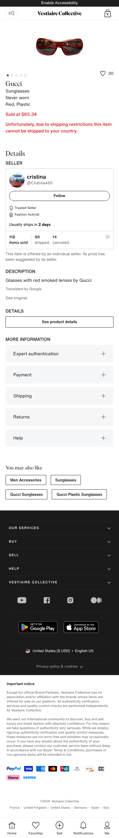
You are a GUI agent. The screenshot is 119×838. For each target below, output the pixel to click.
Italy (106, 808)
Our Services (24, 528)
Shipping (22, 395)
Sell (14, 555)
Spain (95, 808)
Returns (21, 416)
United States (60, 808)
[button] (108, 13)
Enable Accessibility (59, 3)
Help (18, 438)
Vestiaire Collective (33, 582)
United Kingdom (35, 808)
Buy (13, 541)
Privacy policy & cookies (57, 666)
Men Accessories (26, 480)
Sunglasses (65, 480)
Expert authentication (36, 353)
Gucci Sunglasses (26, 494)
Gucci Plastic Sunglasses (79, 494)
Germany (80, 808)
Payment (22, 374)
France (15, 808)
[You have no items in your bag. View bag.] (108, 13)
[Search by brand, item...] (11, 13)
